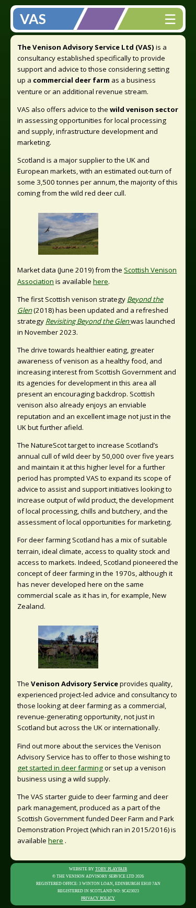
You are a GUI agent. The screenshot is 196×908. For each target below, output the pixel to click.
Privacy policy (98, 898)
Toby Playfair (111, 869)
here (100, 281)
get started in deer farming (60, 768)
